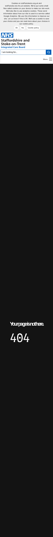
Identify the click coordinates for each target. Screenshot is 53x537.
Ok (16, 28)
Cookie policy (33, 28)
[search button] (48, 52)
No (22, 28)
